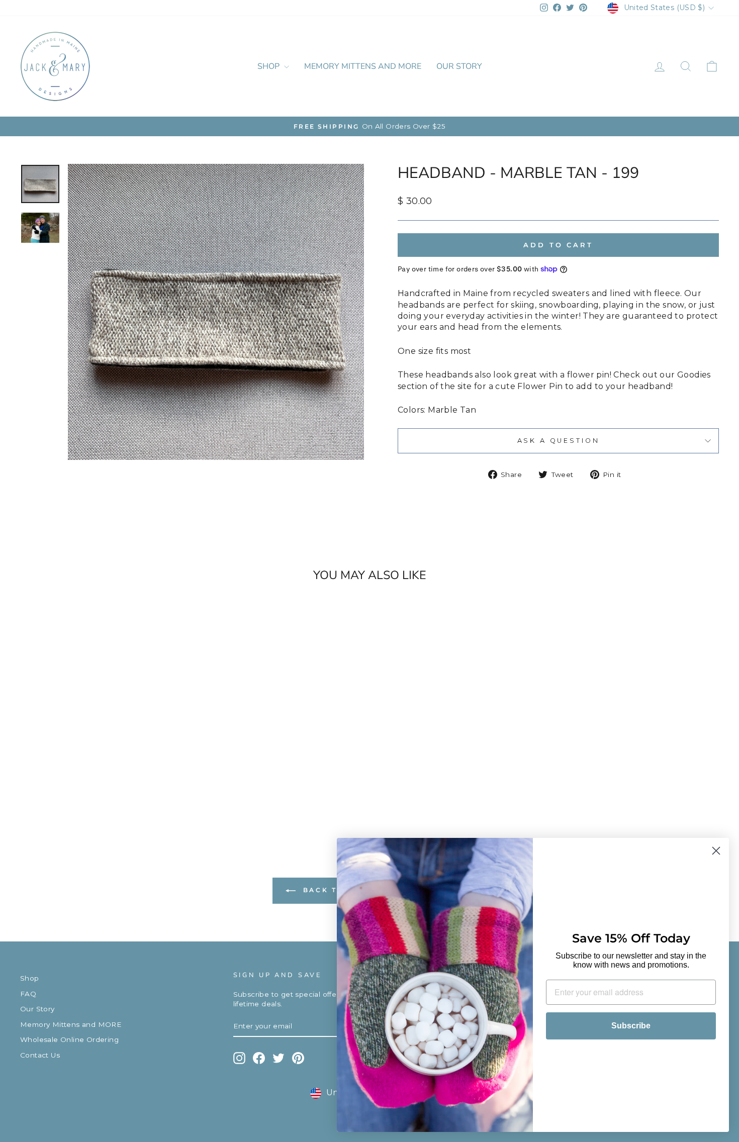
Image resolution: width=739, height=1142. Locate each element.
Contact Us (40, 1055)
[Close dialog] (716, 851)
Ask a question (558, 440)
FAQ (28, 994)
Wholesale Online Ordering (69, 1039)
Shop (269, 66)
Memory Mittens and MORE (362, 66)
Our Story (459, 66)
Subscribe (631, 1025)
